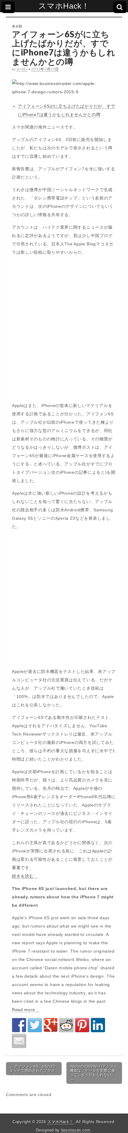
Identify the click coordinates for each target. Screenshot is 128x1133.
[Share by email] (19, 1041)
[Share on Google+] (50, 1025)
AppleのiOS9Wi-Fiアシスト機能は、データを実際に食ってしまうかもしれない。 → (94, 1072)
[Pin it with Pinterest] (82, 1025)
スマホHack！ (64, 5)
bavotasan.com (75, 1130)
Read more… (25, 1009)
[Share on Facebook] (19, 1025)
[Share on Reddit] (66, 1025)
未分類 (17, 26)
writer (22, 69)
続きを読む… (25, 876)
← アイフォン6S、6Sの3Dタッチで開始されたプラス (33, 1068)
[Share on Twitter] (35, 1025)
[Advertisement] (64, 329)
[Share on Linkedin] (98, 1025)
